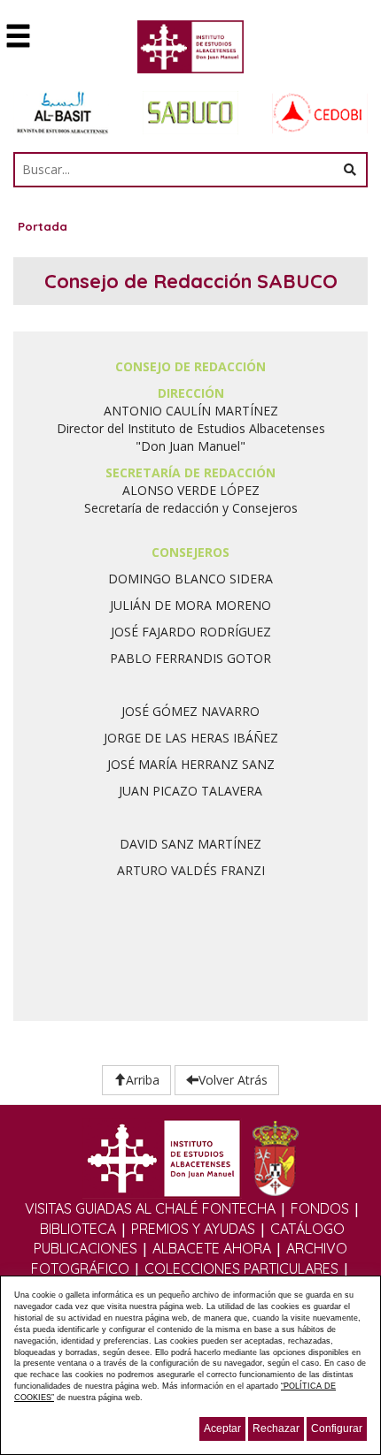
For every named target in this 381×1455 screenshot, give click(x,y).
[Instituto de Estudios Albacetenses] (190, 51)
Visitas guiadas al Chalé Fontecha (150, 1208)
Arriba (142, 1079)
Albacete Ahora (211, 1248)
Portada (42, 226)
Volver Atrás (233, 1079)
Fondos (320, 1208)
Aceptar (222, 1428)
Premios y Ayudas (193, 1229)
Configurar (336, 1428)
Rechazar (276, 1428)
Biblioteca (78, 1229)
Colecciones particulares (241, 1268)
